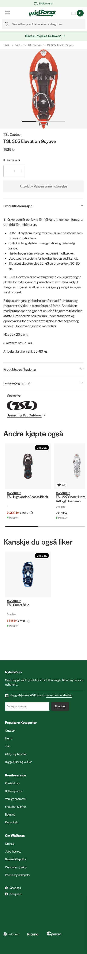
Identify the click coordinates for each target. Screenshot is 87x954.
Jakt (8, 746)
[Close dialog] (79, 903)
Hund (8, 738)
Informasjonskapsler (17, 875)
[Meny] (7, 13)
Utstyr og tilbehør (16, 754)
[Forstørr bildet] (43, 89)
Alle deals (44, 936)
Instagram (15, 894)
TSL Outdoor (35, 45)
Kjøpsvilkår (12, 822)
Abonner (60, 706)
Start (6, 45)
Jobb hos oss (13, 851)
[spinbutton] (14, 171)
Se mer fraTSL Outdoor (24, 415)
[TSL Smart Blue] (28, 574)
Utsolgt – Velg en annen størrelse (43, 186)
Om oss (9, 844)
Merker (19, 45)
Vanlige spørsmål (15, 799)
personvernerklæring (59, 695)
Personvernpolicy (16, 867)
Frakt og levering (15, 807)
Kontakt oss (12, 783)
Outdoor (10, 730)
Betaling (10, 814)
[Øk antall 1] (21, 171)
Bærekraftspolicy (16, 859)
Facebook (15, 888)
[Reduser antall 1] (7, 171)
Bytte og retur (13, 791)
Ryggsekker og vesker (18, 762)
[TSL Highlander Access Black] (28, 466)
